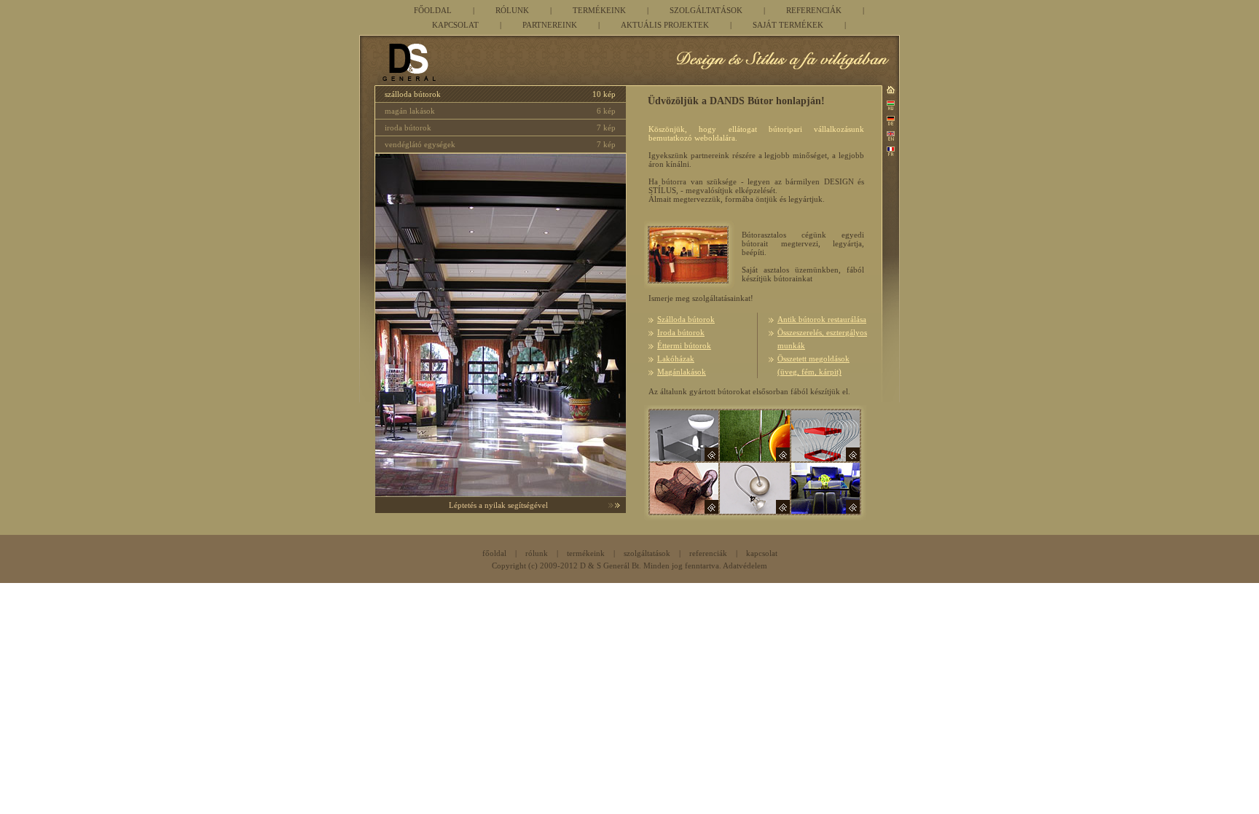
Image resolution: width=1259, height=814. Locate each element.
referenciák (708, 553)
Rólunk (512, 10)
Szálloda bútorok (686, 319)
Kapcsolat (455, 24)
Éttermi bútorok (684, 345)
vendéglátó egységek (420, 144)
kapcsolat (761, 553)
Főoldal (433, 10)
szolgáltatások (647, 553)
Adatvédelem (745, 565)
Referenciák (814, 10)
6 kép (606, 110)
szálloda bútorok (413, 94)
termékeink (586, 553)
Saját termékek (788, 24)
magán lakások (410, 110)
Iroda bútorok (681, 332)
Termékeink (599, 10)
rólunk (536, 553)
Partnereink (549, 24)
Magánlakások (681, 371)
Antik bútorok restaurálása (821, 319)
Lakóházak (675, 358)
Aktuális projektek (665, 24)
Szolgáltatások (706, 10)
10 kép (604, 94)
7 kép (606, 127)
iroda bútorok (408, 127)
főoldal (494, 553)
